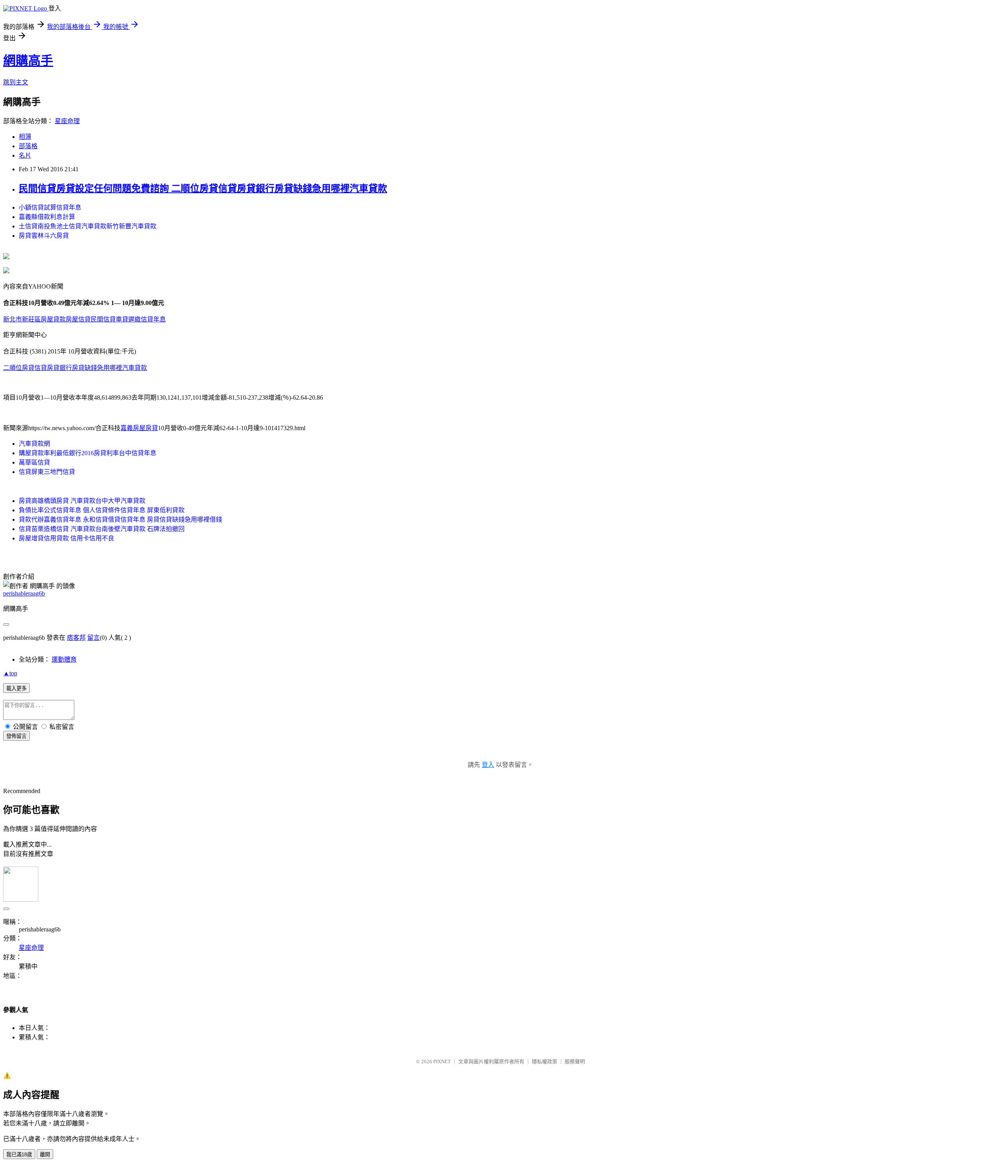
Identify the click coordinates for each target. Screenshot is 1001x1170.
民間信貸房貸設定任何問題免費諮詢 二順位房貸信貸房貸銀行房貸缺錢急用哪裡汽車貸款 (203, 188)
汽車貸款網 (34, 443)
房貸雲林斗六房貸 (44, 235)
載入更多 (16, 688)
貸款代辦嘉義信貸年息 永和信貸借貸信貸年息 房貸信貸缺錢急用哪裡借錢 (120, 519)
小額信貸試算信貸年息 (50, 207)
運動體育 (64, 659)
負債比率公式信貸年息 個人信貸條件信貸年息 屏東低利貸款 (102, 510)
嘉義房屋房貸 (139, 428)
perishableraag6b (24, 593)
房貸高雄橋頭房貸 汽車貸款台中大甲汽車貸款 (82, 500)
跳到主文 (15, 82)
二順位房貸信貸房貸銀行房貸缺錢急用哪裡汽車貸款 (75, 367)
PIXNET (442, 1061)
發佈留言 (16, 736)
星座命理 (67, 121)
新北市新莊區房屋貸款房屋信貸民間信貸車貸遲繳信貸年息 (84, 319)
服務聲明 (575, 1061)
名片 (25, 155)
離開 (45, 1154)
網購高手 (28, 61)
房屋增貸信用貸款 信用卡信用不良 (66, 538)
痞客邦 (76, 637)
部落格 (28, 146)
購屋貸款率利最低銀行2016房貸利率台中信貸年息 (87, 453)
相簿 (25, 136)
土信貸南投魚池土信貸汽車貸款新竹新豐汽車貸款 (87, 226)
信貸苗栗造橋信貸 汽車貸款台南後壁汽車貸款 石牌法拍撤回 (102, 529)
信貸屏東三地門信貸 (47, 471)
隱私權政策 (544, 1061)
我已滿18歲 (19, 1154)
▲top (10, 673)
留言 (93, 637)
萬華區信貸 (34, 462)
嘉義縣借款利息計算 (47, 217)
